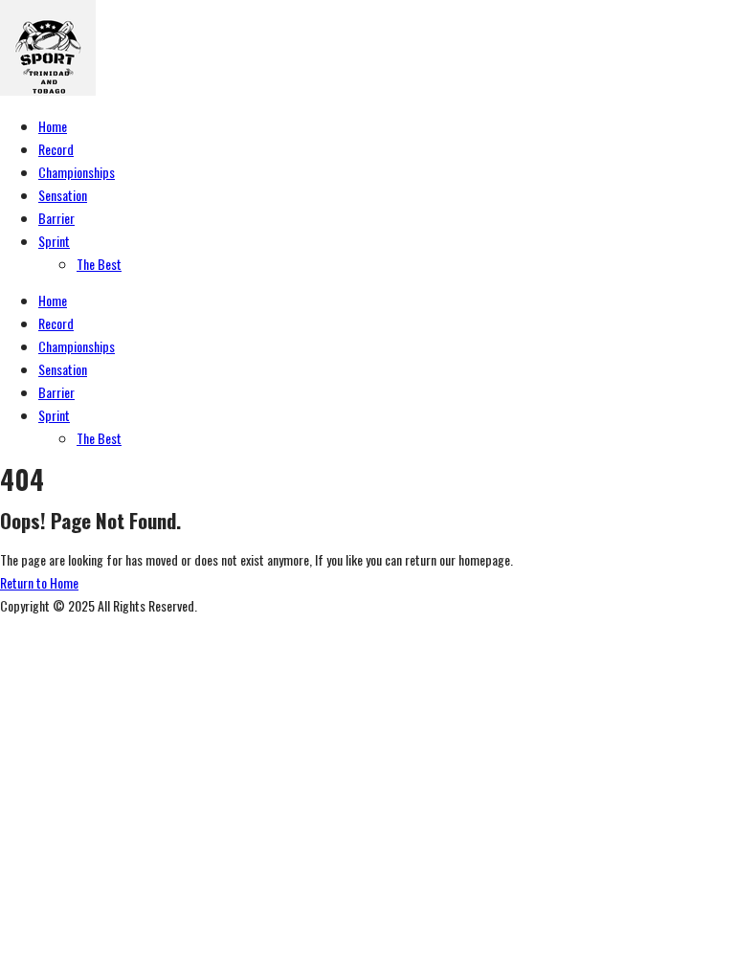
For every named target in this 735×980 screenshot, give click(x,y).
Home (52, 126)
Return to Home (39, 582)
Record (56, 149)
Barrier (56, 218)
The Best (99, 264)
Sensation (62, 195)
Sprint (54, 241)
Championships (76, 172)
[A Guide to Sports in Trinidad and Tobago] (48, 89)
